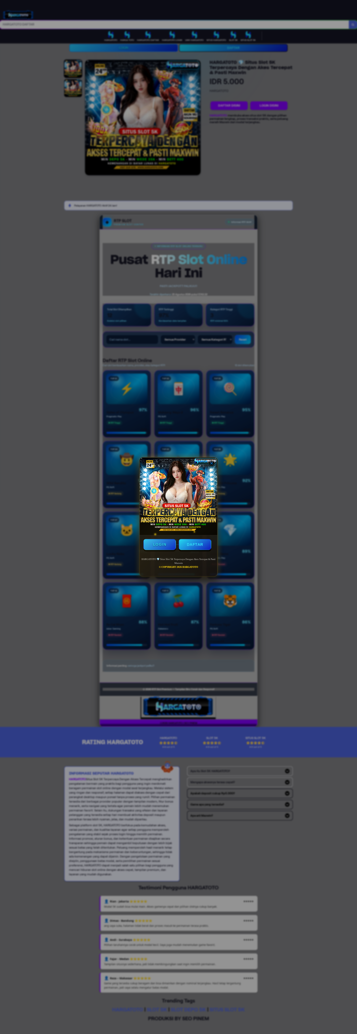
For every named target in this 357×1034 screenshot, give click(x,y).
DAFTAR (195, 544)
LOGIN (159, 544)
